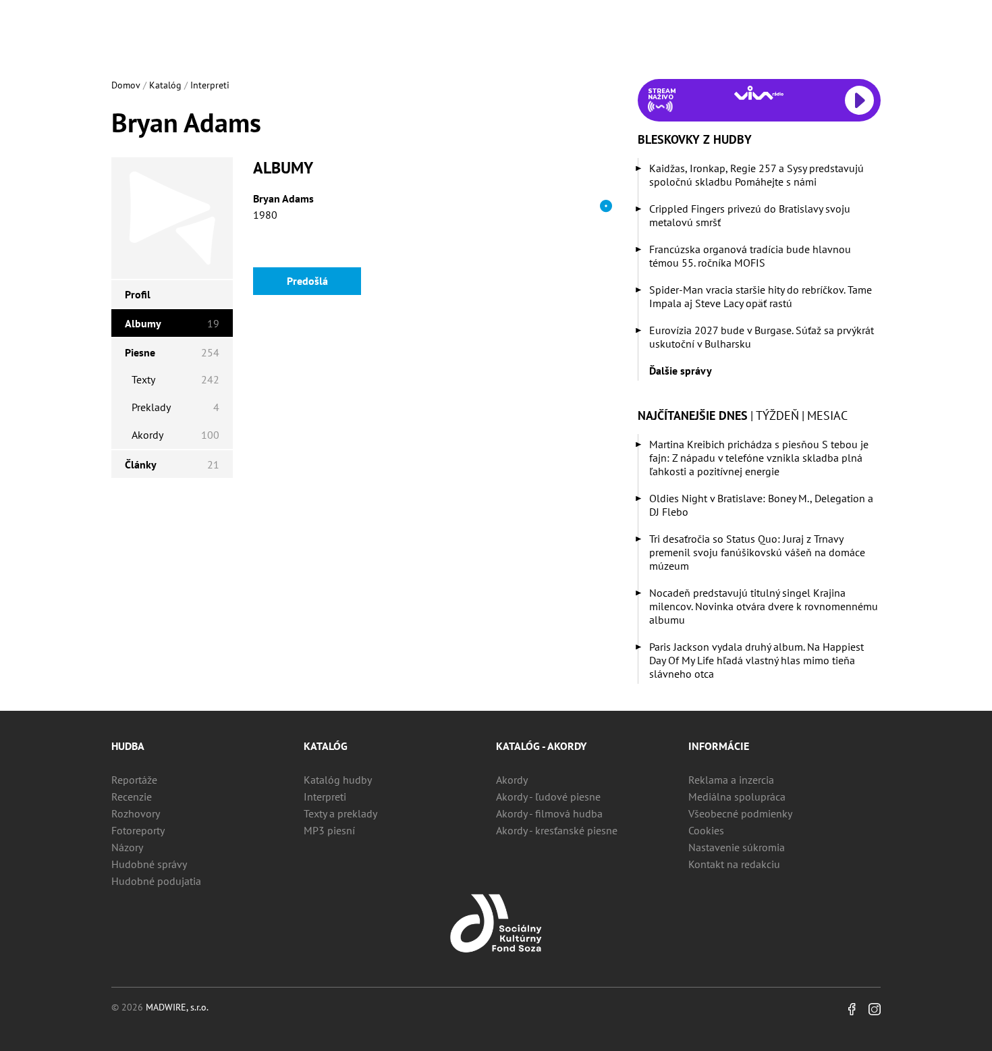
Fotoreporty (138, 830)
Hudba (127, 746)
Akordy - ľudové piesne (548, 796)
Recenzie (131, 796)
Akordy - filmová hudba (549, 813)
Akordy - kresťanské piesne (556, 830)
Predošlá (307, 281)
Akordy (512, 779)
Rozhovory (135, 813)
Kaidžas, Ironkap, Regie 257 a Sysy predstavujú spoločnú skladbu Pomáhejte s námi (756, 174)
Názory (127, 847)
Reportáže (134, 779)
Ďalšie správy (680, 370)
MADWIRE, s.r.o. (177, 1007)
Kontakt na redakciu (734, 864)
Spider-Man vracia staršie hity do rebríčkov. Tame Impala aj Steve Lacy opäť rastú (760, 296)
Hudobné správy (149, 864)
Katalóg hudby (338, 779)
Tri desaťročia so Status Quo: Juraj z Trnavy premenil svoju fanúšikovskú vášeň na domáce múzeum (757, 552)
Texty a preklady (340, 813)
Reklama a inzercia (731, 779)
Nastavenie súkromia (736, 847)
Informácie (718, 746)
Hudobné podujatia (156, 881)
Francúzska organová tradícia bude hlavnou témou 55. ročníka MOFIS (750, 255)
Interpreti (209, 85)
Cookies (706, 830)
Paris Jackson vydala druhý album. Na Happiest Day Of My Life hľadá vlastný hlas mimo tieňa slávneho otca (756, 660)
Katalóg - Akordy (541, 746)
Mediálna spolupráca (737, 796)
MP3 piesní (329, 830)
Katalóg (165, 85)
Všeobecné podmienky (740, 813)
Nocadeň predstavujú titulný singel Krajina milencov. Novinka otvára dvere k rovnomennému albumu (763, 606)
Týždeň (777, 415)
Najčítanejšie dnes (693, 415)
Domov (125, 85)
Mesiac (827, 415)
